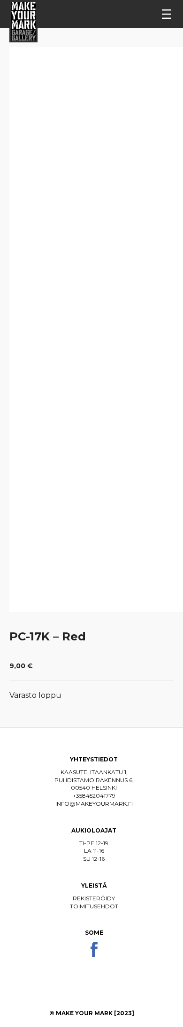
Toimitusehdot (94, 906)
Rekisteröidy (94, 898)
